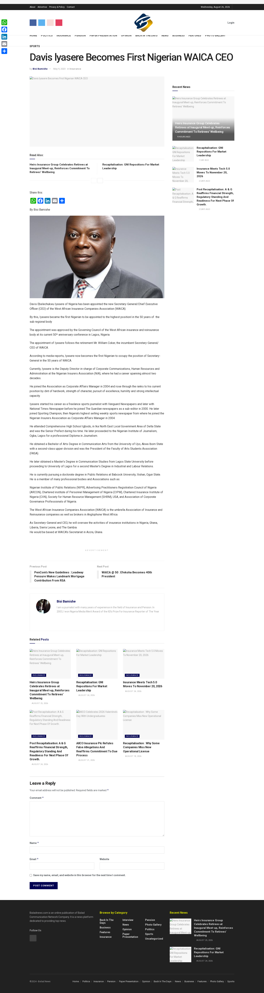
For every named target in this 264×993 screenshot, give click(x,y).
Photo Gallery (215, 35)
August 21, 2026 (86, 760)
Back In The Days (146, 35)
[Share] (4, 51)
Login (230, 22)
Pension (80, 35)
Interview (127, 920)
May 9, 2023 (59, 68)
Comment (37, 797)
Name (34, 843)
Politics (47, 35)
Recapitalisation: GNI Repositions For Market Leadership (91, 686)
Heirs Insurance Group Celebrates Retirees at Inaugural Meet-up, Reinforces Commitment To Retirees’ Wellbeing (60, 168)
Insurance (64, 35)
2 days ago (204, 181)
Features (195, 35)
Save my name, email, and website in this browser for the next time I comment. (79, 875)
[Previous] (93, 180)
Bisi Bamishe (40, 68)
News (164, 35)
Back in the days (107, 921)
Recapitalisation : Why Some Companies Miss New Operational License (141, 747)
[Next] (100, 180)
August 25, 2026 (39, 703)
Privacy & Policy (57, 7)
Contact (71, 7)
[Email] (4, 43)
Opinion (126, 35)
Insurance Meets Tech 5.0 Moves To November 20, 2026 (213, 172)
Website (104, 859)
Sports (35, 46)
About (32, 7)
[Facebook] (4, 29)
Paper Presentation (103, 35)
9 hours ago (183, 137)
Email (34, 859)
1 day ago (203, 160)
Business (178, 35)
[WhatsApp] (4, 22)
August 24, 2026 (86, 695)
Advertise (42, 7)
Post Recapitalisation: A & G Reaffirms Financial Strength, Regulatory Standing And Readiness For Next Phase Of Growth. (49, 751)
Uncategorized (154, 938)
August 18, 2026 (133, 756)
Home (33, 35)
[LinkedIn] (4, 36)
